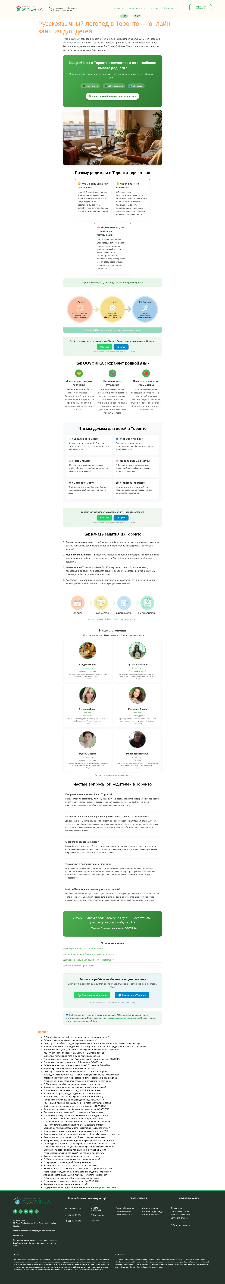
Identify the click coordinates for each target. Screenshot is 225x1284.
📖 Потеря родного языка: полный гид (83, 948)
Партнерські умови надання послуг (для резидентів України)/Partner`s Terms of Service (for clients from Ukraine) (35, 1243)
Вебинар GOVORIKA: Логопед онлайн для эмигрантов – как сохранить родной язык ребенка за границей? (94, 1046)
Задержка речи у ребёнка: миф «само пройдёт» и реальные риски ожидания (80, 1078)
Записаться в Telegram (134, 995)
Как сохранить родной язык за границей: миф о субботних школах (75, 1150)
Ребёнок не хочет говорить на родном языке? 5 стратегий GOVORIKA (77, 1065)
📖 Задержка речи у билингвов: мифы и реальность (90, 954)
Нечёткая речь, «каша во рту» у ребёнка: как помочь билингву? (73, 1097)
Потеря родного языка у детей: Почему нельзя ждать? (69, 1162)
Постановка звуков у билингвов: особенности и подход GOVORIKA (75, 1115)
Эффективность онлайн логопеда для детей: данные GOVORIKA (74, 1106)
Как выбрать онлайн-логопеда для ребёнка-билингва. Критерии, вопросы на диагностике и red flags (91, 1043)
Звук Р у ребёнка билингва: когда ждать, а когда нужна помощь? (74, 1053)
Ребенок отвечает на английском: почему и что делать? (70, 1040)
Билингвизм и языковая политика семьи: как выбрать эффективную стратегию (81, 1134)
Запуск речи (176, 1208)
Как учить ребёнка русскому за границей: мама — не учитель (72, 1156)
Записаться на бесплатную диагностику (112, 96)
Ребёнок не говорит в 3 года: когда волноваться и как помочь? (73, 1093)
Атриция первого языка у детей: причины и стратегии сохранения (75, 1175)
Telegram (121, 347)
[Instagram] (20, 1211)
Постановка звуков (180, 1211)
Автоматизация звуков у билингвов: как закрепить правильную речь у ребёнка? (81, 1050)
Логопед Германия (125, 1208)
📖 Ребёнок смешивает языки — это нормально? (88, 959)
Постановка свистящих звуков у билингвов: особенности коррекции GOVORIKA (82, 1059)
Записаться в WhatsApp (94, 995)
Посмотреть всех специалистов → (112, 775)
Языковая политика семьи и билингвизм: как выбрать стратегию (74, 1125)
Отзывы (154, 8)
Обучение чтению (179, 1218)
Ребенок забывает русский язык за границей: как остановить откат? (76, 1037)
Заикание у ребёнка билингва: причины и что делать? (69, 1068)
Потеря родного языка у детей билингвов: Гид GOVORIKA (71, 1181)
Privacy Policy (18, 1235)
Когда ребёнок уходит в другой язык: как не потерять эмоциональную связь (79, 1187)
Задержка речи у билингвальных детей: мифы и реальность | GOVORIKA (78, 1140)
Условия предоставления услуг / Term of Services (34, 1231)
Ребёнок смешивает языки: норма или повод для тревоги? (71, 1159)
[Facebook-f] (15, 1211)
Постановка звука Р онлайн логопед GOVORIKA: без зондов (72, 1090)
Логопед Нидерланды (152, 1211)
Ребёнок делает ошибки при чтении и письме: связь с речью (72, 1084)
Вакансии (168, 8)
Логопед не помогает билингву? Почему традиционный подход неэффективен (81, 1075)
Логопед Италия (124, 1211)
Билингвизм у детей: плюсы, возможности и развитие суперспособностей (79, 1147)
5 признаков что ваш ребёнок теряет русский (65, 1184)
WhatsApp (104, 347)
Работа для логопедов (181, 1225)
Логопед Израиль (124, 1215)
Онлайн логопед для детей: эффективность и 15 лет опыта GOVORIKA (77, 1122)
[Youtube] (31, 1211)
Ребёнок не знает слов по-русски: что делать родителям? (70, 1165)
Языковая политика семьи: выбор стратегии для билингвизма (73, 1112)
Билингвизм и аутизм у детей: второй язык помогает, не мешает (74, 1137)
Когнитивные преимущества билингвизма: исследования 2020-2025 (76, 1109)
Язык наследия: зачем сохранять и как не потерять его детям (73, 1118)
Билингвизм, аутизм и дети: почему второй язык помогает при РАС (75, 1131)
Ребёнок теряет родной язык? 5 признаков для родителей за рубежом (77, 1172)
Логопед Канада (150, 1208)
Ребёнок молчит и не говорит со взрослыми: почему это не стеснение (77, 1081)
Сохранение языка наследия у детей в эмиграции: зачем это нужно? (76, 1128)
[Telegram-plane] (26, 1211)
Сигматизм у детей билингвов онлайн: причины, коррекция (71, 1056)
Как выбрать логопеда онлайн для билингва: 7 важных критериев (75, 1071)
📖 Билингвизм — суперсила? (78, 965)
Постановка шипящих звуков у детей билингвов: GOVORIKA (72, 1062)
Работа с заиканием (180, 1215)
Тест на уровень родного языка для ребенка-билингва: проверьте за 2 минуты (81, 1143)
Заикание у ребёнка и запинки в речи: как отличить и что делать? (74, 1087)
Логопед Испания (150, 1215)
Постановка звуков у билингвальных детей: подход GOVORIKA (73, 1100)
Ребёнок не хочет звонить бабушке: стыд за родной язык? (71, 1178)
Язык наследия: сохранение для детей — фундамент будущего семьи (77, 1103)
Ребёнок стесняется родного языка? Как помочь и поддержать (73, 1153)
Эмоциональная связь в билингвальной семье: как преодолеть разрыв (77, 1169)
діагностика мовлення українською (121, 1018)
